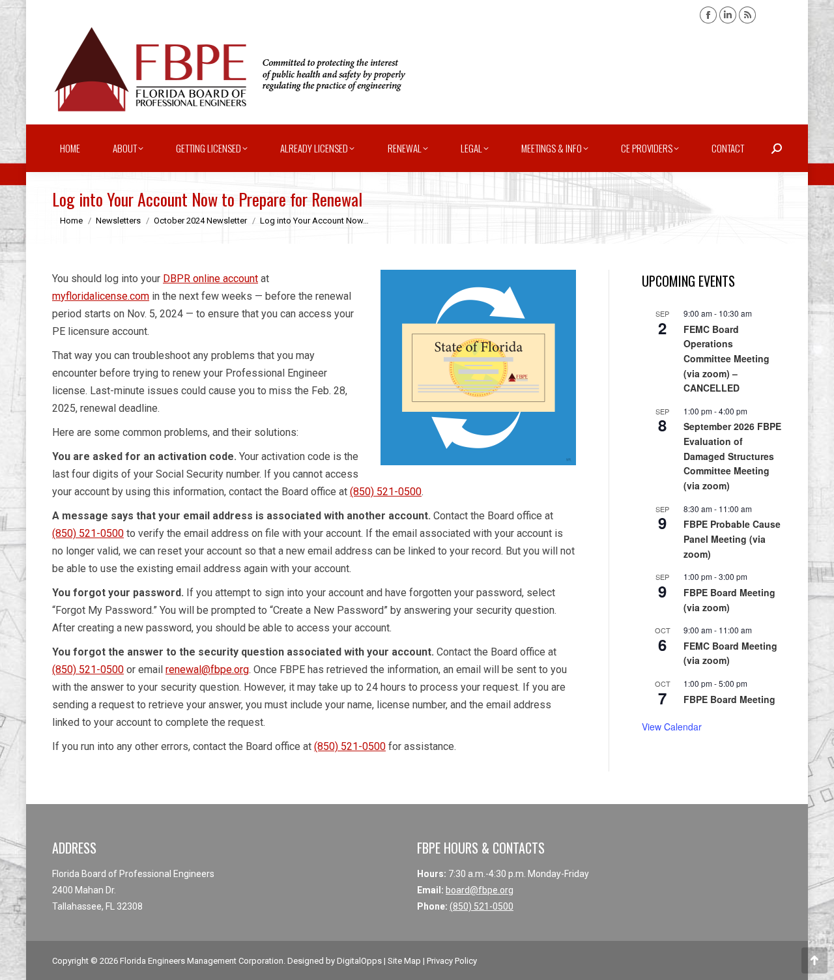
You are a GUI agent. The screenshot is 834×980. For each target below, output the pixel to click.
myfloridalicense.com (100, 296)
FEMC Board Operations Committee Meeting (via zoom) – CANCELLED (726, 359)
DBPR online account (210, 278)
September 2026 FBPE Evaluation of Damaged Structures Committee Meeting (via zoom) (732, 456)
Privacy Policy (452, 961)
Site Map (404, 961)
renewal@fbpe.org (207, 669)
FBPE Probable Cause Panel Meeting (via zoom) (732, 538)
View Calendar (672, 726)
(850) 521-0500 (386, 491)
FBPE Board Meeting (729, 699)
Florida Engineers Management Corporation (201, 961)
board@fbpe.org (479, 890)
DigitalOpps (359, 961)
